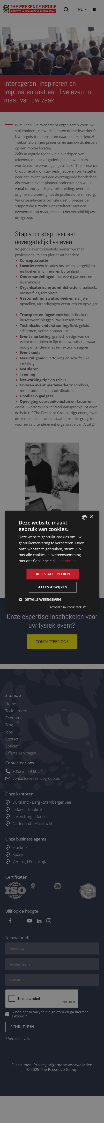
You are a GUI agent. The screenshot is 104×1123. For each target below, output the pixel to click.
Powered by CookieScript (68, 607)
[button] (40, 599)
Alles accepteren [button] (53, 574)
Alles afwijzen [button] (52, 587)
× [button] (91, 517)
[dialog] (52, 561)
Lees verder (66, 560)
